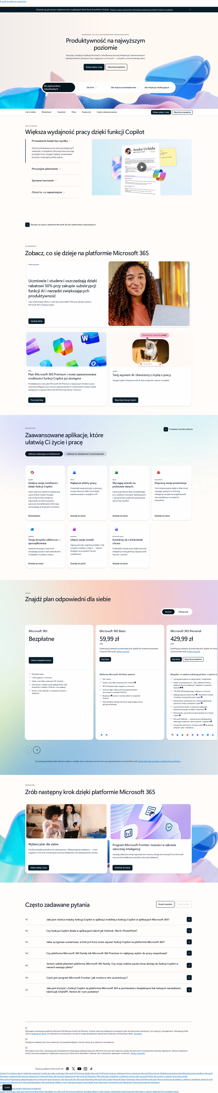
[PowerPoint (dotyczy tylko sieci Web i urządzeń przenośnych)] (188, 735)
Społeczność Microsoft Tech (11, 1082)
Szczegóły (138, 1033)
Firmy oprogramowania (72, 1082)
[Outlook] (102, 735)
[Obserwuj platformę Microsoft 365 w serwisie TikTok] (91, 1069)
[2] (26, 1039)
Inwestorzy (155, 1082)
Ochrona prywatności (141, 1082)
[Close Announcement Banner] (189, 9)
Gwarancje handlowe (195, 1073)
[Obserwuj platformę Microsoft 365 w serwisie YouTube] (79, 1069)
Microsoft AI (5, 1079)
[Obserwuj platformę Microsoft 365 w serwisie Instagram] (85, 1069)
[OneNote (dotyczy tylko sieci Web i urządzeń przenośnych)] (198, 735)
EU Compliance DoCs (170, 1091)
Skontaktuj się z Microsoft (54, 1091)
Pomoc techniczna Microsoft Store (139, 1073)
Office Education (103, 1076)
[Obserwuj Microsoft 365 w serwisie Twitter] (73, 1069)
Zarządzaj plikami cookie (94, 1091)
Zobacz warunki (122, 651)
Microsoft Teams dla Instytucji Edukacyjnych (58, 1076)
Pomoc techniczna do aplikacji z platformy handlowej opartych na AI (185, 1079)
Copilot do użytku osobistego (53, 1073)
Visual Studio (88, 1082)
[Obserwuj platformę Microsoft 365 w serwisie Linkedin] (67, 1069)
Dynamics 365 (58, 1079)
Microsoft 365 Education (86, 1076)
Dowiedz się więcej (38, 1033)
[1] (26, 1028)
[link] (31, 113)
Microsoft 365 (71, 1073)
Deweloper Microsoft (135, 1079)
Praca (96, 1082)
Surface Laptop (16, 1073)
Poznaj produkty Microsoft (88, 1073)
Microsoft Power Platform (52, 1082)
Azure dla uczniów (180, 1076)
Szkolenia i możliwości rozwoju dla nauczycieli (129, 1076)
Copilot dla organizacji (32, 1073)
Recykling (183, 1073)
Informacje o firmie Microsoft (110, 1082)
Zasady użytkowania (112, 1091)
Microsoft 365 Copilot (103, 1079)
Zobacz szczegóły (138, 1053)
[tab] (44, 453)
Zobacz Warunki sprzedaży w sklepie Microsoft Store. (159, 761)
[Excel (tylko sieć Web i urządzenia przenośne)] (183, 735)
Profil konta (103, 1073)
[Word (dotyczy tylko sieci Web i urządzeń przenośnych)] (177, 735)
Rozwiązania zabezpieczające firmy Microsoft (28, 1079)
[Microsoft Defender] (208, 735)
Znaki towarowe (127, 1091)
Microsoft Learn (150, 1079)
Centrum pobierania (117, 1073)
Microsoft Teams (119, 1079)
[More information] (135, 682)
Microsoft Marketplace (32, 1082)
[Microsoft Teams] (213, 735)
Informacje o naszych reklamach (148, 1091)
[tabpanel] (108, 515)
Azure (49, 1079)
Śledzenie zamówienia (169, 1073)
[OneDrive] (107, 735)
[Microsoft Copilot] (172, 735)
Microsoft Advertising (85, 1079)
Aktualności (127, 1082)
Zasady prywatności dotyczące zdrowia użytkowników (22, 1091)
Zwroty (157, 1073)
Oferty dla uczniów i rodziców (160, 1076)
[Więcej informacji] (180, 687)
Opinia (7, 1087)
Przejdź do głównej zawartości (13, 1)
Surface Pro (4, 1073)
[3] (26, 1047)
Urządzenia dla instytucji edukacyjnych (24, 1076)
